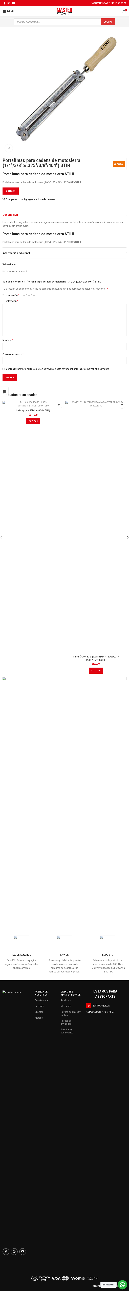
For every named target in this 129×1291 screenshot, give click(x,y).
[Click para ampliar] (9, 148)
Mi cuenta (66, 1006)
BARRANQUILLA (101, 1005)
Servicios (39, 1006)
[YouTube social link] (13, 3)
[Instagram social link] (8, 3)
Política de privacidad (66, 1022)
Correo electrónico (13, 354)
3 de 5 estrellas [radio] (29, 295)
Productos (66, 1000)
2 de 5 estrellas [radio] (26, 295)
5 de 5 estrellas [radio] (34, 295)
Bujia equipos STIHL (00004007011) (33, 410)
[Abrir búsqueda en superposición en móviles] (64, 21)
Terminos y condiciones (67, 1031)
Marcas (39, 1017)
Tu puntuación (11, 295)
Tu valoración (10, 301)
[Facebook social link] (4, 3)
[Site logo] (64, 11)
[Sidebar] (4, 391)
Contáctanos (41, 1000)
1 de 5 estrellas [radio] (24, 295)
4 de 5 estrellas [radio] (31, 295)
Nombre (8, 340)
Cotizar (10, 191)
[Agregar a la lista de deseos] (59, 405)
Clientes (39, 1012)
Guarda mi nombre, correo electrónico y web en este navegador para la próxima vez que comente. (58, 369)
